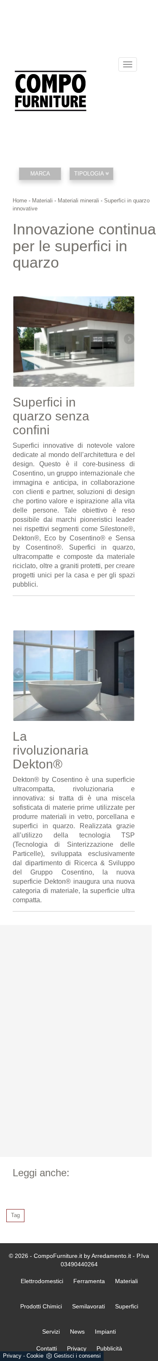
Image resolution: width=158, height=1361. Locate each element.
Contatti (46, 1348)
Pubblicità (109, 1348)
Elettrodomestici (42, 1281)
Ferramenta (89, 1281)
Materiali (42, 200)
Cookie (35, 1356)
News (77, 1331)
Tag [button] (15, 1215)
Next (128, 339)
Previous (19, 339)
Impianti (105, 1331)
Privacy (12, 1356)
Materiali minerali (78, 200)
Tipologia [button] (89, 173)
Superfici (126, 1306)
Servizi (51, 1331)
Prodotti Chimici (41, 1306)
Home (20, 200)
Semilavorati (88, 1306)
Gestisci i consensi (77, 1356)
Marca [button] (40, 173)
